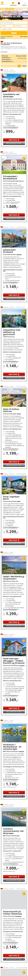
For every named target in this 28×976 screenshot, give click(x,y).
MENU (2, 9)
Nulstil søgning (23, 36)
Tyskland (11, 70)
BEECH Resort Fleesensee (7, 722)
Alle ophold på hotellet (14, 143)
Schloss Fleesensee (21, 888)
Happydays (5, 70)
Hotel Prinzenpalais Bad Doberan (9, 153)
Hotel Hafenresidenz (21, 227)
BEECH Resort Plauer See (7, 553)
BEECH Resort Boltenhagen (8, 806)
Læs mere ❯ (14, 140)
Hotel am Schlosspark (21, 386)
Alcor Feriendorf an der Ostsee (9, 71)
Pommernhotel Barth (21, 474)
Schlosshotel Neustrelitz (22, 967)
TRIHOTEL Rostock (21, 307)
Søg (14, 33)
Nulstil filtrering (21, 58)
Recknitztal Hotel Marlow (7, 636)
